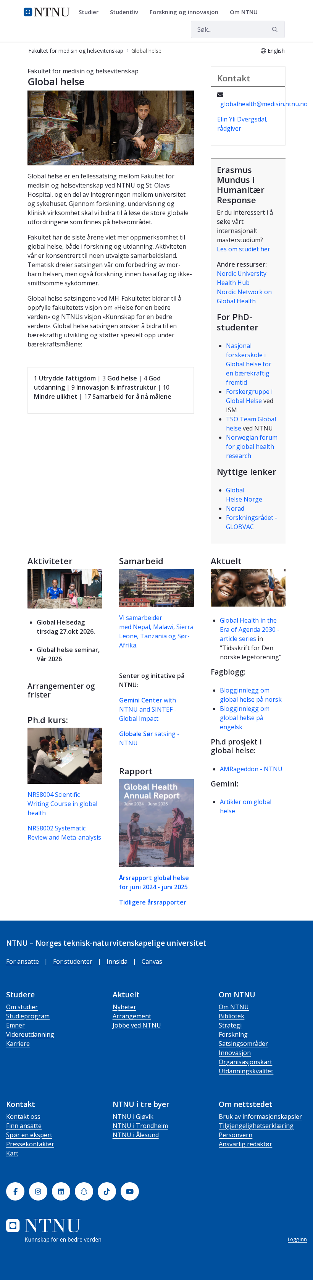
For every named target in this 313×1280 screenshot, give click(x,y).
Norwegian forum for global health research (252, 446)
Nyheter (124, 1007)
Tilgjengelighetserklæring (256, 1125)
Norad (235, 508)
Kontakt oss (23, 1116)
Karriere (18, 1043)
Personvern (235, 1135)
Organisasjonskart (245, 1062)
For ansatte (22, 961)
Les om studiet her (243, 249)
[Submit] (276, 29)
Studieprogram (28, 1016)
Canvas (152, 961)
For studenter (72, 961)
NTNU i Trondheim (140, 1125)
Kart (12, 1153)
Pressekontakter (30, 1144)
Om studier (22, 1007)
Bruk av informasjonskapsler (260, 1116)
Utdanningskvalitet (246, 1071)
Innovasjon (235, 1053)
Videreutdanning (30, 1034)
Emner (15, 1025)
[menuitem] (91, 12)
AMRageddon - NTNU (251, 769)
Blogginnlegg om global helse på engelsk (244, 717)
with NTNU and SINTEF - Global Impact (147, 709)
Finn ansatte (24, 1125)
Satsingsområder (243, 1043)
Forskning (233, 1034)
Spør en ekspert (29, 1135)
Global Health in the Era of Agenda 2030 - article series (249, 629)
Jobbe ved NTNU (137, 1025)
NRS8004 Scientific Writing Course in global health (62, 803)
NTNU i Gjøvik (133, 1116)
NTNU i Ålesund (136, 1135)
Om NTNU (234, 1007)
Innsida (116, 961)
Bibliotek (231, 1016)
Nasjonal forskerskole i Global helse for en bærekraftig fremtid (248, 364)
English (276, 50)
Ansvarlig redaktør (245, 1144)
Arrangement (132, 1016)
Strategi (230, 1025)
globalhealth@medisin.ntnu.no (264, 104)
